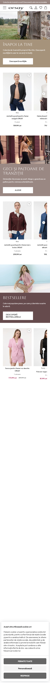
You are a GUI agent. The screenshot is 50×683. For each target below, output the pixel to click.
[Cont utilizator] (35, 7)
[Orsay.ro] (16, 7)
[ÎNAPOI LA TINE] (25, 39)
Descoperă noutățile (18, 61)
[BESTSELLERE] (25, 293)
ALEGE (18, 190)
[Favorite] (40, 7)
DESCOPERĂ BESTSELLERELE (13, 315)
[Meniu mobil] (4, 7)
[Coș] (45, 7)
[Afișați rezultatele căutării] (31, 7)
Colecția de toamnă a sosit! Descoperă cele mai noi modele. (25, 2)
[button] (43, 93)
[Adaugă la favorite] (29, 75)
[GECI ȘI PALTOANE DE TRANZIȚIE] (25, 166)
